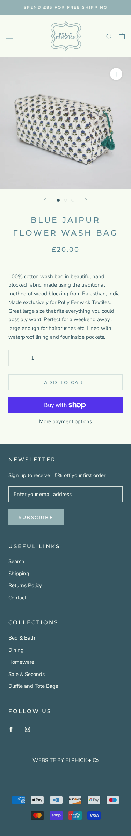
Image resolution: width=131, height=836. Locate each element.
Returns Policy (25, 585)
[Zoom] (116, 74)
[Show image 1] (58, 200)
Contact (17, 597)
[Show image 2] (65, 200)
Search (16, 561)
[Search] (109, 36)
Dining (16, 650)
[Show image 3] (72, 200)
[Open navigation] (9, 36)
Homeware (21, 661)
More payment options (65, 421)
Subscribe (36, 517)
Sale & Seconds (26, 674)
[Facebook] (11, 729)
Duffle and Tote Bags (33, 686)
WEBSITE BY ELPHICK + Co (65, 760)
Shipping (18, 573)
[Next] (86, 199)
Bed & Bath (21, 637)
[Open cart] (122, 36)
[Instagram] (27, 729)
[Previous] (45, 199)
